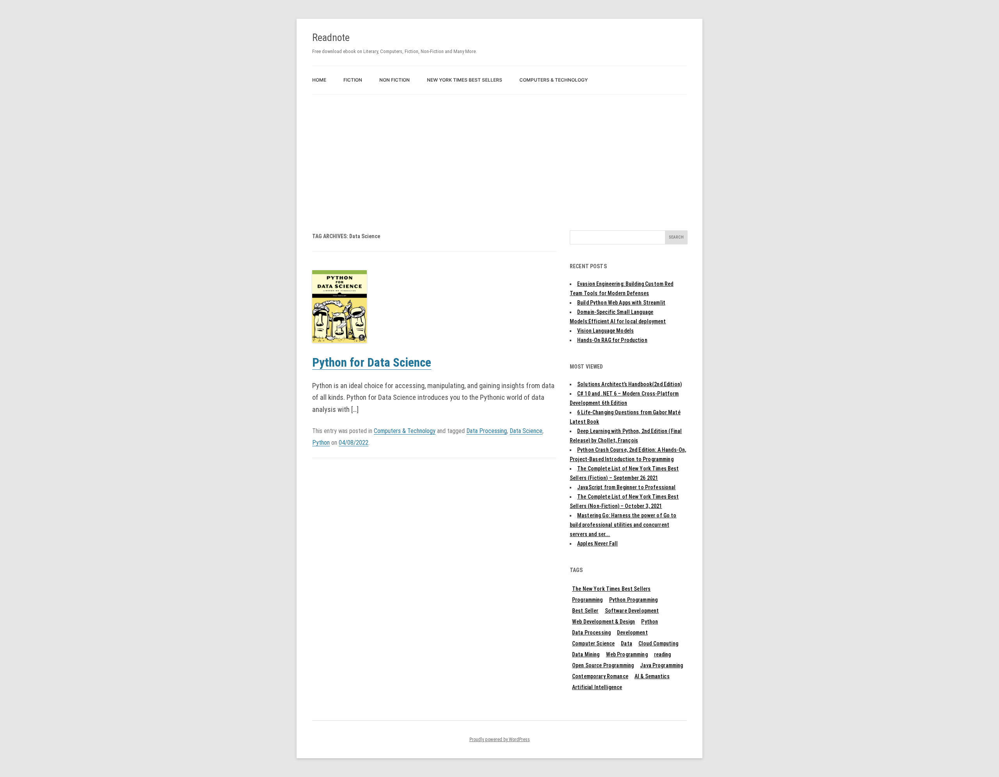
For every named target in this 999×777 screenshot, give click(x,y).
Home (319, 80)
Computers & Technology (553, 80)
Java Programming (661, 665)
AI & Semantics (652, 676)
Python (321, 442)
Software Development (632, 611)
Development (632, 632)
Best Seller (585, 611)
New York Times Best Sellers (464, 80)
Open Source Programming (603, 665)
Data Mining (586, 654)
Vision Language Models (605, 331)
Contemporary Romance (600, 676)
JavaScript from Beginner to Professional (626, 487)
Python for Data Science (371, 362)
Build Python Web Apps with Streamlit (621, 302)
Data (626, 643)
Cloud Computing (658, 643)
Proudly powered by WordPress (499, 739)
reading (662, 654)
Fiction (352, 80)
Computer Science (593, 643)
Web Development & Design (603, 621)
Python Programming (633, 600)
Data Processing (486, 431)
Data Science (526, 431)
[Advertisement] (499, 153)
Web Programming (627, 654)
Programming (587, 600)
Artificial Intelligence (597, 687)
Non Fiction (394, 80)
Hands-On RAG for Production (612, 340)
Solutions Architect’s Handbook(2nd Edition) (629, 384)
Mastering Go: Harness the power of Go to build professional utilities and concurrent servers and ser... (623, 524)
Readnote (331, 37)
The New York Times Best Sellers (611, 589)
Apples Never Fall (597, 543)
